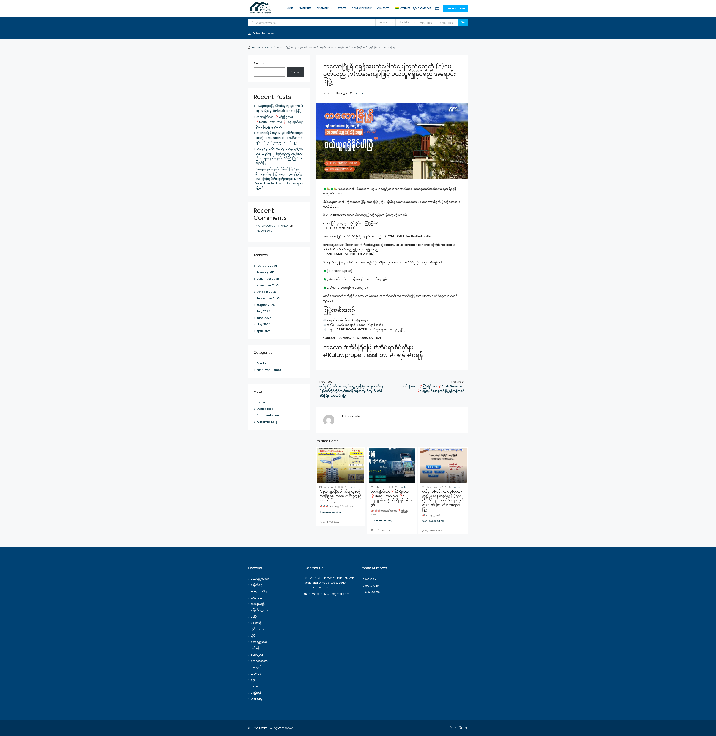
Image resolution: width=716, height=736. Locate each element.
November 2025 (267, 285)
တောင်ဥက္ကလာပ (260, 578)
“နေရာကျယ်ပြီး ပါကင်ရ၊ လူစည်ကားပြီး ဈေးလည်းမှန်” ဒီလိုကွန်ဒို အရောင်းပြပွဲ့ (340, 496)
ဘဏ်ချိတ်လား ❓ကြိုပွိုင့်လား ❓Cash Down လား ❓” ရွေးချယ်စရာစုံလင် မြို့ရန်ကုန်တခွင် (391, 498)
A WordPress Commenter (271, 225)
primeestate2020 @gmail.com (329, 594)
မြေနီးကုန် (256, 692)
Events (342, 8)
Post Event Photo (268, 370)
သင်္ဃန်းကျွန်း (258, 604)
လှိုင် (253, 635)
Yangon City (259, 591)
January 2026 (266, 272)
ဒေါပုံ (254, 616)
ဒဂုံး (253, 680)
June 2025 (263, 318)
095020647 (424, 8)
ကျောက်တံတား (259, 661)
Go (463, 22)
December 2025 (267, 279)
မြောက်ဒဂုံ (256, 585)
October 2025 (266, 292)
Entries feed (265, 409)
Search (259, 63)
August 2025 (265, 305)
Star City (256, 699)
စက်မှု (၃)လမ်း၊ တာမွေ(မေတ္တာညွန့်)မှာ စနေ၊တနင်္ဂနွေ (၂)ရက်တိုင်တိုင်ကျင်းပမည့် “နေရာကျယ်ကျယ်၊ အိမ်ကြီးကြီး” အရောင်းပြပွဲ (443, 500)
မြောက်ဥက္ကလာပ (260, 610)
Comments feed (268, 415)
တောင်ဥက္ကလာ (259, 642)
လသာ (254, 686)
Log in (260, 402)
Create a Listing (455, 8)
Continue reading (330, 512)
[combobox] (385, 22)
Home (290, 8)
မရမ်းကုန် (256, 623)
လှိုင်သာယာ (257, 629)
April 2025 (263, 331)
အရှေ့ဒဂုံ (256, 673)
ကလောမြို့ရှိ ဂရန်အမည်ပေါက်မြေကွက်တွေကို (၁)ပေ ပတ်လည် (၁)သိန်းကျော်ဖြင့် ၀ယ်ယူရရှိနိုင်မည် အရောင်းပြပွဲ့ (279, 137)
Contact (383, 8)
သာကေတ (257, 597)
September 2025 (268, 298)
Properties (305, 8)
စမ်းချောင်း (257, 654)
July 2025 (263, 311)
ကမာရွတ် (256, 667)
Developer (323, 8)
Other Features (263, 33)
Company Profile (362, 8)
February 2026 (266, 266)
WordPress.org (267, 422)
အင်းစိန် (255, 648)
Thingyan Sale (263, 230)
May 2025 (263, 324)
